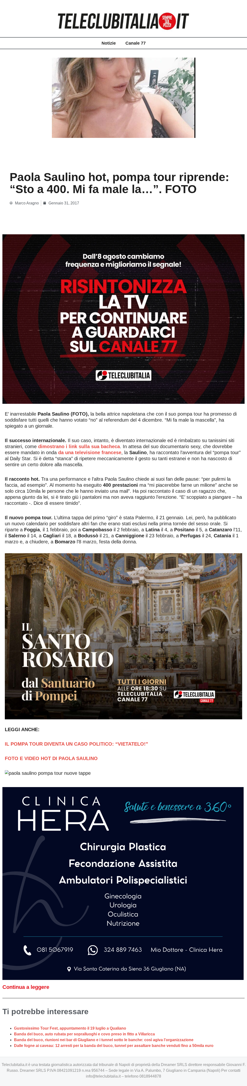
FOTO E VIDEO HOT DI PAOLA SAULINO (51, 758)
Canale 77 (135, 43)
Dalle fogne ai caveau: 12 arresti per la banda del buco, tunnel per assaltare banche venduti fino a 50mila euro (113, 1046)
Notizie (109, 43)
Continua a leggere (25, 987)
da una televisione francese (89, 452)
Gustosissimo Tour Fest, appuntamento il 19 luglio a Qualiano (70, 1028)
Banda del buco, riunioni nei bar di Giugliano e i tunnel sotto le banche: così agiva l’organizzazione (103, 1040)
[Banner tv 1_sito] (123, 636)
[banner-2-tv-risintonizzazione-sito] (123, 319)
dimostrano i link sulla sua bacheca (79, 446)
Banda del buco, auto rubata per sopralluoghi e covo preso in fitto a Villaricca (84, 1034)
